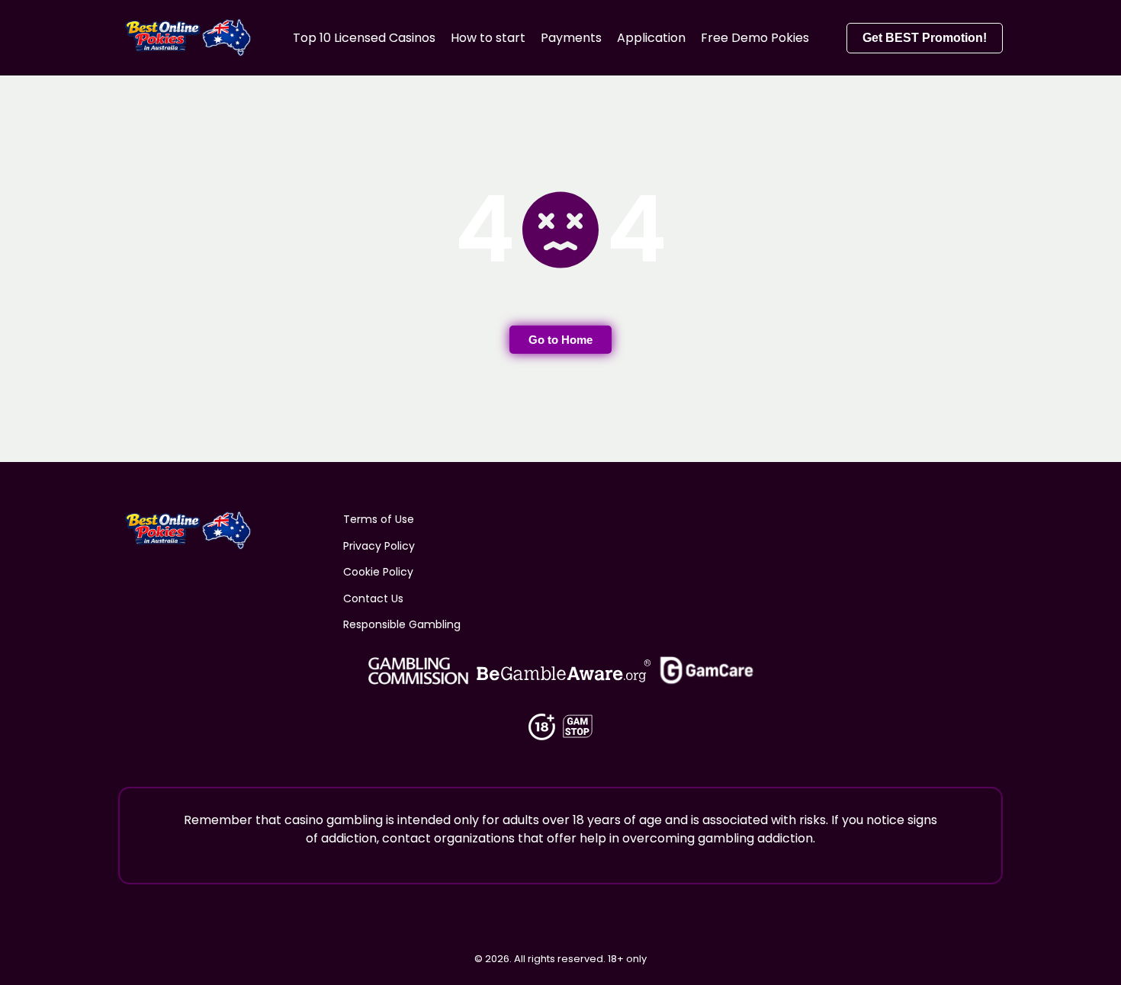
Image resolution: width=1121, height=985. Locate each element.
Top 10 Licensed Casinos (364, 38)
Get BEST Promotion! (924, 37)
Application (651, 38)
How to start (488, 38)
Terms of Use (378, 519)
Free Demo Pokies (755, 38)
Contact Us (373, 598)
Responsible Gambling (402, 624)
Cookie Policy (378, 571)
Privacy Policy (379, 545)
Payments (571, 38)
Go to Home (560, 339)
